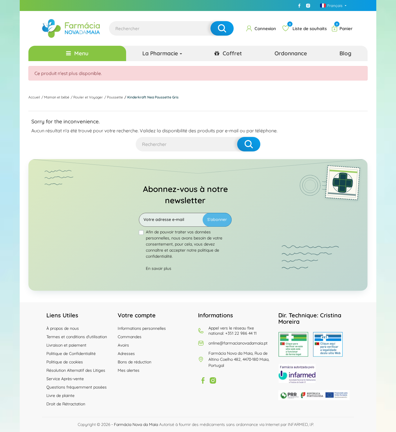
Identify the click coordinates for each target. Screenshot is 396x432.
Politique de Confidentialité (71, 353)
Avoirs (123, 345)
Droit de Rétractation (65, 404)
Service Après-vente (65, 378)
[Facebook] (299, 5)
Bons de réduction (134, 362)
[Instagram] (308, 5)
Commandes (129, 336)
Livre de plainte (60, 395)
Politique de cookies (64, 362)
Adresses (126, 353)
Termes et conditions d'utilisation (76, 336)
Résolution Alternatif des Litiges (75, 370)
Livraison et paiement (66, 345)
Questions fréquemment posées (76, 387)
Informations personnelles (142, 328)
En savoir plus (158, 268)
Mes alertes (128, 370)
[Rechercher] (222, 28)
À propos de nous (62, 328)
